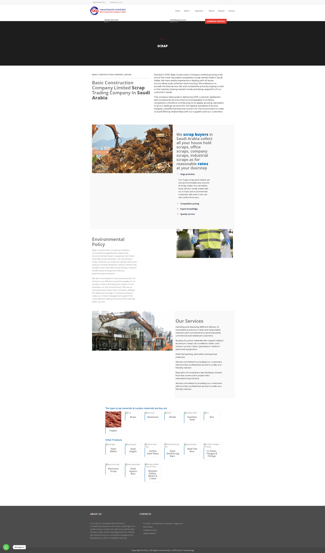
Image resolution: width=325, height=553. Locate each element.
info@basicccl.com (178, 20)
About (187, 11)
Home (177, 11)
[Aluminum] (150, 413)
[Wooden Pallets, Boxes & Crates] (153, 465)
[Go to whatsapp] (6, 547)
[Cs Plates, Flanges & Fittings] (212, 445)
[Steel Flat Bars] (190, 444)
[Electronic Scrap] (112, 464)
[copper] (113, 419)
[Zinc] (206, 413)
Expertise (199, 11)
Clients (211, 11)
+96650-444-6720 (111, 20)
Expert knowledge (189, 208)
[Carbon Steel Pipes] (153, 445)
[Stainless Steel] (190, 413)
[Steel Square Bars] (132, 464)
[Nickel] (167, 413)
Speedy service (187, 214)
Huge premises (187, 174)
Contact (231, 11)
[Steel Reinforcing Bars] (172, 445)
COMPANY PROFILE (216, 21)
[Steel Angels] (130, 444)
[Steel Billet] (110, 444)
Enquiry (221, 11)
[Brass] (128, 413)
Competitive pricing (189, 203)
